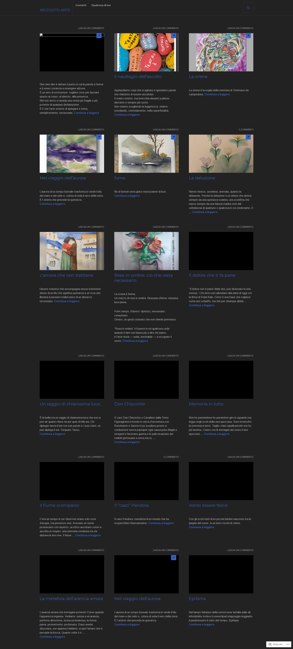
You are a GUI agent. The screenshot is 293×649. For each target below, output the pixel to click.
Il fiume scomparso (59, 505)
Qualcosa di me (101, 5)
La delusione (202, 177)
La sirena (198, 76)
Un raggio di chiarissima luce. (70, 403)
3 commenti (246, 129)
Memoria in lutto (206, 403)
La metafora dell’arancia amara (71, 598)
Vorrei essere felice (208, 505)
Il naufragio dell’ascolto (138, 76)
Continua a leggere (86, 112)
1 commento (171, 457)
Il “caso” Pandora (131, 505)
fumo (119, 177)
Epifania (197, 598)
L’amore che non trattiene (66, 275)
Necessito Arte (55, 10)
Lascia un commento (91, 28)
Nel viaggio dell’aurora (63, 177)
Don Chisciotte (129, 403)
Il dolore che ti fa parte (212, 275)
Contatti (80, 5)
